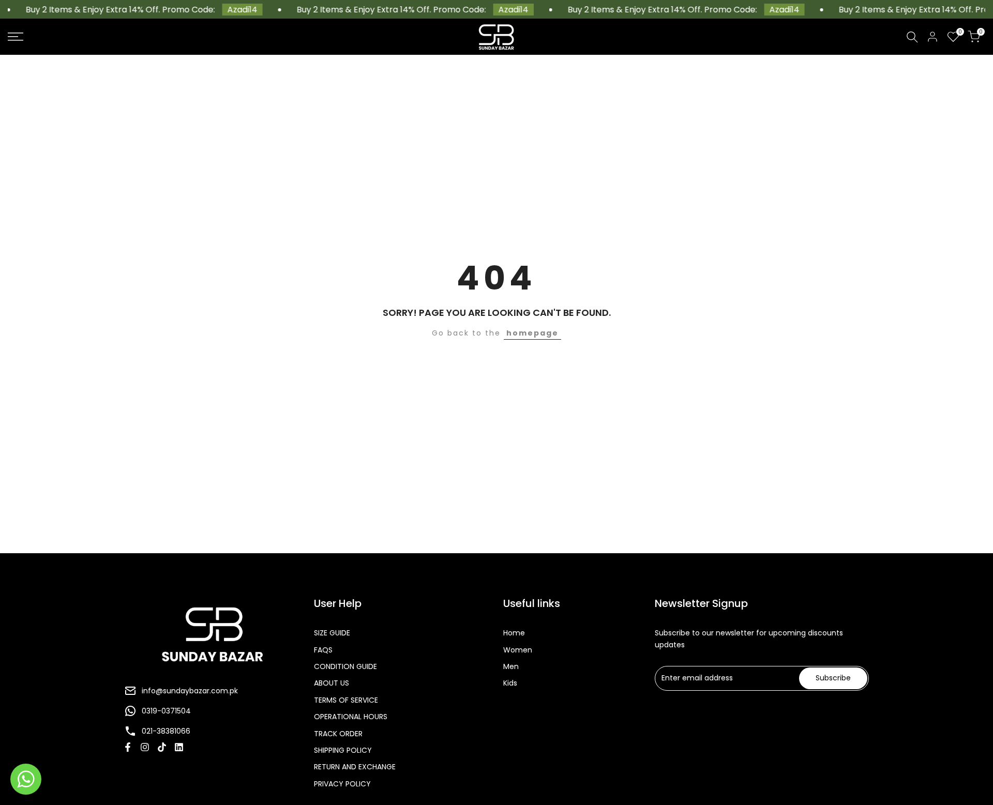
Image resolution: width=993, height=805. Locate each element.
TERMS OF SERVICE (346, 700)
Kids (510, 683)
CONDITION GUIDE (345, 666)
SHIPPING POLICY (343, 750)
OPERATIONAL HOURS (350, 716)
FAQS (323, 650)
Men (511, 666)
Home (514, 633)
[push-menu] (15, 36)
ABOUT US (331, 683)
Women (517, 650)
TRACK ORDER (338, 733)
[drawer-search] (912, 37)
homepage (532, 333)
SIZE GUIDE (332, 633)
